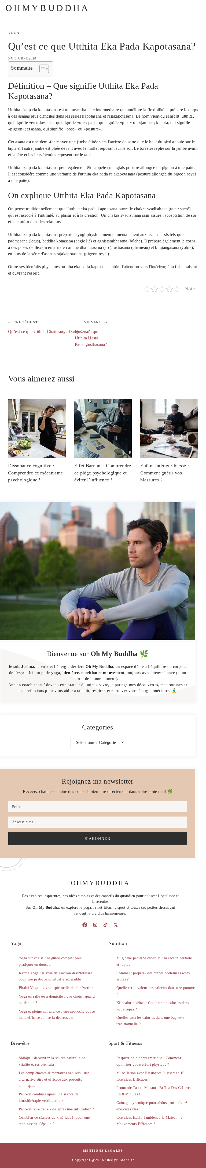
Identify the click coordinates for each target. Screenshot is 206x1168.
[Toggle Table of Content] (41, 68)
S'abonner (98, 838)
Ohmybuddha (47, 8)
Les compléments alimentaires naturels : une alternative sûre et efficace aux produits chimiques (54, 1079)
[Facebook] (84, 924)
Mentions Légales (103, 1150)
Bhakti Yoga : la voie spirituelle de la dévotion (56, 988)
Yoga (13, 33)
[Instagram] (95, 924)
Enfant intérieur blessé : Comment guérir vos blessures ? (164, 472)
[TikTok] (105, 924)
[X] (115, 924)
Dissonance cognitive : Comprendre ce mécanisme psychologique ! (35, 472)
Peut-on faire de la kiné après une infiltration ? (56, 1109)
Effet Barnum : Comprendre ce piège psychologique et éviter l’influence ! (102, 472)
